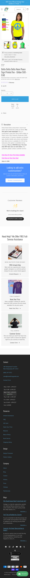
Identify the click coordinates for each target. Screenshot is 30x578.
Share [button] (4, 113)
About (5, 468)
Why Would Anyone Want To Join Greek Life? (14, 501)
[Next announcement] (27, 3)
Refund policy (7, 574)
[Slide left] (2, 45)
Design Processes (8, 453)
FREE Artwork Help (15, 265)
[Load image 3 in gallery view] (22, 45)
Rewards (5, 431)
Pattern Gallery (7, 457)
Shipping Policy (7, 442)
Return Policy (7, 434)
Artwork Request (14, 274)
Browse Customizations (15, 180)
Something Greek (12, 572)
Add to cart (15, 99)
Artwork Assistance (8, 415)
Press (4, 483)
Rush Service (6, 438)
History (5, 479)
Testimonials (6, 491)
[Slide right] (28, 45)
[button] (2, 9)
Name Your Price (15, 299)
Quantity (3, 90)
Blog (4, 472)
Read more (17, 79)
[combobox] (20, 9)
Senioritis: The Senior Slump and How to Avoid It (13, 529)
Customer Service (15, 333)
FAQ (4, 419)
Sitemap (5, 487)
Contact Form (14, 342)
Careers (5, 475)
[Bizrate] (27, 577)
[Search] (24, 9)
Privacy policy (15, 574)
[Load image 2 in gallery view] (15, 45)
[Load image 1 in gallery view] (7, 45)
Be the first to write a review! (15, 218)
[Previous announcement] (3, 3)
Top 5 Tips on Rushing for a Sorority (12, 515)
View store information (9, 56)
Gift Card (5, 423)
